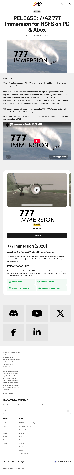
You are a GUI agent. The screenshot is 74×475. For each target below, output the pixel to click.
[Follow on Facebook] (4, 461)
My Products (7, 423)
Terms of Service (24, 453)
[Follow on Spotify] (22, 461)
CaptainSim (52, 259)
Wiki (20, 436)
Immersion (37, 11)
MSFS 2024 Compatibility (27, 423)
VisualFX (5, 433)
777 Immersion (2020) (27, 245)
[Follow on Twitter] (8, 461)
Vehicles (5, 436)
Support (21, 443)
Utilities (5, 430)
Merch (5, 443)
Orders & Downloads (25, 426)
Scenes (5, 440)
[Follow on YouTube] (13, 461)
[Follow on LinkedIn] (18, 461)
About (21, 450)
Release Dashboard (25, 430)
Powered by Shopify (19, 468)
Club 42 (21, 433)
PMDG (45, 259)
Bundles (5, 426)
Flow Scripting (23, 440)
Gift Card (22, 447)
